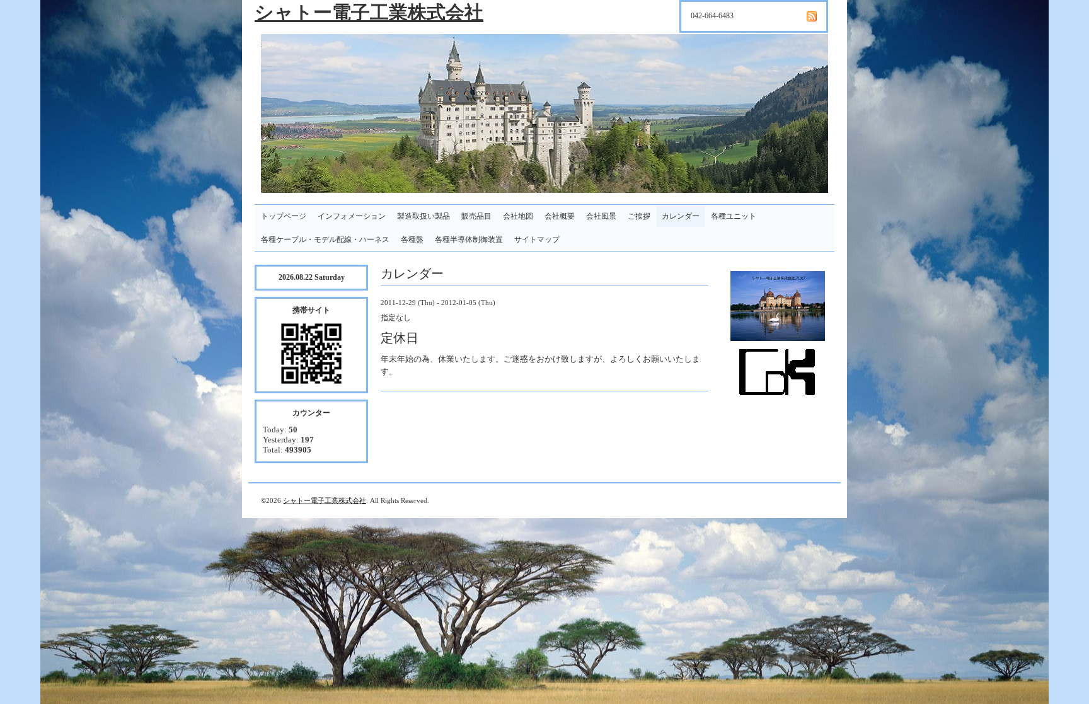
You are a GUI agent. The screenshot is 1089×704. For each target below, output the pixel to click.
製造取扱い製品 (423, 216)
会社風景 (601, 216)
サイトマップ (537, 239)
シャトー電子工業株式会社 (369, 12)
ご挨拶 (639, 216)
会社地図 (518, 216)
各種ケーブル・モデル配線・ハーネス (325, 239)
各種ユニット (733, 216)
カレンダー (681, 216)
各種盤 (412, 239)
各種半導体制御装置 (469, 239)
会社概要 (559, 216)
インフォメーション (352, 216)
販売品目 (476, 216)
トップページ (283, 216)
